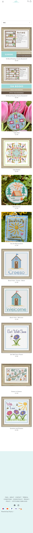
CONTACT (18, 497)
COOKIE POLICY (18, 499)
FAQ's (7, 497)
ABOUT (12, 497)
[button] (13, 511)
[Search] (28, 1)
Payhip (11, 511)
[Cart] (31, 1)
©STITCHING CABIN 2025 (19, 501)
